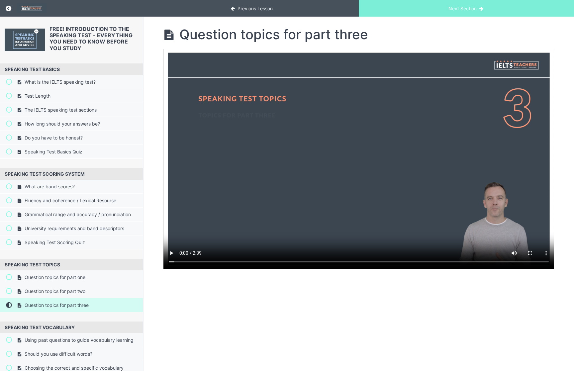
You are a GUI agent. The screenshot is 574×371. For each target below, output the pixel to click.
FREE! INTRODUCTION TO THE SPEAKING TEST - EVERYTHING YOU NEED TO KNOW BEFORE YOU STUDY (91, 38)
